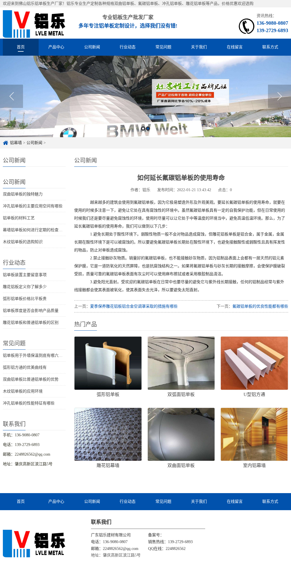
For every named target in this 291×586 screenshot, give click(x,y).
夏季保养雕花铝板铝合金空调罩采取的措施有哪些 (134, 306)
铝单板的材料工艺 (19, 218)
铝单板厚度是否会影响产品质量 (31, 310)
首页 (21, 47)
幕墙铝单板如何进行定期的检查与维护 (36, 230)
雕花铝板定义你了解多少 (25, 287)
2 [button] (148, 129)
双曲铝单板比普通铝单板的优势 (31, 379)
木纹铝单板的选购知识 (23, 242)
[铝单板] (34, 23)
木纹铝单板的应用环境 (23, 391)
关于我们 (199, 47)
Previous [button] (11, 96)
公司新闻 (92, 47)
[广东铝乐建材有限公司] (34, 543)
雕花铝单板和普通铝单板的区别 (31, 322)
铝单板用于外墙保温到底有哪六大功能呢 (38, 355)
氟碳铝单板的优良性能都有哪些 (260, 306)
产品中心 (56, 47)
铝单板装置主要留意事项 (25, 275)
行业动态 (128, 47)
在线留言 (235, 47)
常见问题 (163, 47)
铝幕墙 (16, 143)
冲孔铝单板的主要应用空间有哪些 (33, 206)
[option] (145, 96)
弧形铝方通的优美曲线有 (25, 367)
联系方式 (270, 47)
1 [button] (143, 129)
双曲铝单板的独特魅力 (23, 194)
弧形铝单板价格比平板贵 (25, 299)
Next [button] (279, 96)
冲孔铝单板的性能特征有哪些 (29, 403)
